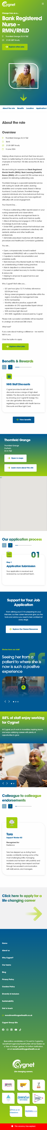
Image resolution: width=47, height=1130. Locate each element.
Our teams (6, 965)
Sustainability (7, 1001)
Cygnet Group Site (10, 1023)
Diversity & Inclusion (10, 994)
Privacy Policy (8, 979)
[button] (10, 367)
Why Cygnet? (7, 958)
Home (4, 943)
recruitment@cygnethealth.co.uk (26, 1049)
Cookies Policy (8, 987)
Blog (4, 972)
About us (6, 951)
